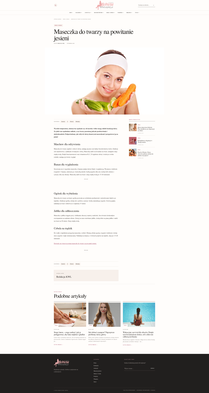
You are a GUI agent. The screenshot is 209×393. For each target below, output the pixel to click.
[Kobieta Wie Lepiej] (104, 5)
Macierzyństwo (98, 12)
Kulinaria (78, 12)
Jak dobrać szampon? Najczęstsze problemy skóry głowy (101, 333)
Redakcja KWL (61, 43)
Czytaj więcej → (58, 344)
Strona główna (57, 19)
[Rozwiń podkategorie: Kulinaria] (81, 12)
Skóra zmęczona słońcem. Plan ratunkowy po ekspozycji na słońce (146, 128)
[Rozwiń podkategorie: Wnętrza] (132, 12)
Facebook (63, 121)
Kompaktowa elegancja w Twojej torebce (145, 141)
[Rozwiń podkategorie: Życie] (139, 12)
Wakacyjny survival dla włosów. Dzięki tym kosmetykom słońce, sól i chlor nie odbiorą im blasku (138, 334)
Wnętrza (128, 12)
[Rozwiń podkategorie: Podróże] (123, 12)
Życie (136, 12)
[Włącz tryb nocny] (55, 5)
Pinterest (71, 121)
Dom (70, 12)
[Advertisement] (86, 183)
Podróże (120, 12)
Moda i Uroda (110, 12)
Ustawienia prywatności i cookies (146, 390)
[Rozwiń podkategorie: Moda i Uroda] (114, 12)
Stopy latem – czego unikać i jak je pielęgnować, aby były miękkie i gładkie (69, 333)
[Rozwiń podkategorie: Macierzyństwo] (103, 12)
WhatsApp (78, 121)
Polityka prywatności (129, 390)
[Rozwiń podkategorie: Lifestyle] (91, 12)
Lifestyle (87, 12)
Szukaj (152, 368)
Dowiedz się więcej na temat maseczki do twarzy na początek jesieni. (75, 243)
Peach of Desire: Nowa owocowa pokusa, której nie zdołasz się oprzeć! (145, 153)
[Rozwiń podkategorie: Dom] (72, 12)
